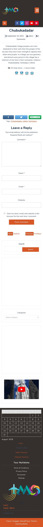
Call (5, 505)
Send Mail (9, 508)
